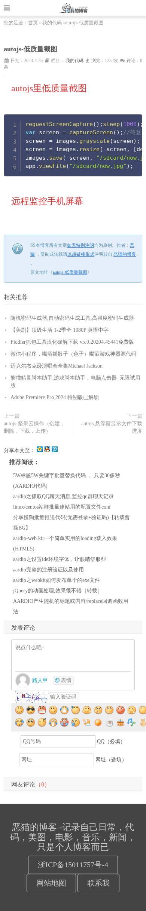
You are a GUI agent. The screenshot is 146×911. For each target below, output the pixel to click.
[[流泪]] (53, 723)
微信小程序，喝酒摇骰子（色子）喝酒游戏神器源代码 (73, 354)
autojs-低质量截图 (70, 272)
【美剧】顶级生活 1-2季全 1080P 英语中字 (59, 330)
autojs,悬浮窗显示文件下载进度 (111, 427)
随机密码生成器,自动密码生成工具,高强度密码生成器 (72, 318)
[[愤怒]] (42, 710)
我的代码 (52, 22)
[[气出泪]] (64, 723)
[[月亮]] (87, 723)
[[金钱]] (109, 710)
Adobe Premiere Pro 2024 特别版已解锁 (54, 397)
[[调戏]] (53, 710)
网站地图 (51, 883)
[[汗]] (76, 710)
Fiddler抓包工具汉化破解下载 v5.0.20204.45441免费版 (72, 342)
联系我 (98, 883)
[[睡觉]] (42, 723)
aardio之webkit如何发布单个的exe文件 (56, 580)
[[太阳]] (98, 723)
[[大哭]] (64, 710)
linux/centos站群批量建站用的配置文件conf (62, 507)
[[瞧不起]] (121, 710)
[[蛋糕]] (121, 723)
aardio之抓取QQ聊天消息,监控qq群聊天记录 (63, 496)
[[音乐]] (132, 723)
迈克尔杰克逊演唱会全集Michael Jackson (56, 366)
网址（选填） (111, 760)
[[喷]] (76, 723)
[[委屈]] (132, 710)
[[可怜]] (31, 723)
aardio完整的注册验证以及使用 (48, 570)
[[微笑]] (19, 710)
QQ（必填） (111, 741)
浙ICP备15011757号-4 (73, 865)
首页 (33, 22)
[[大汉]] (19, 723)
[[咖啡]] (109, 723)
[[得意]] (31, 710)
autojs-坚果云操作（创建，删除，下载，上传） (34, 427)
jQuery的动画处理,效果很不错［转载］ (58, 590)
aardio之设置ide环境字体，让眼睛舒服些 (59, 559)
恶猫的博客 (73, 8)
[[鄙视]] (87, 710)
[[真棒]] (98, 710)
